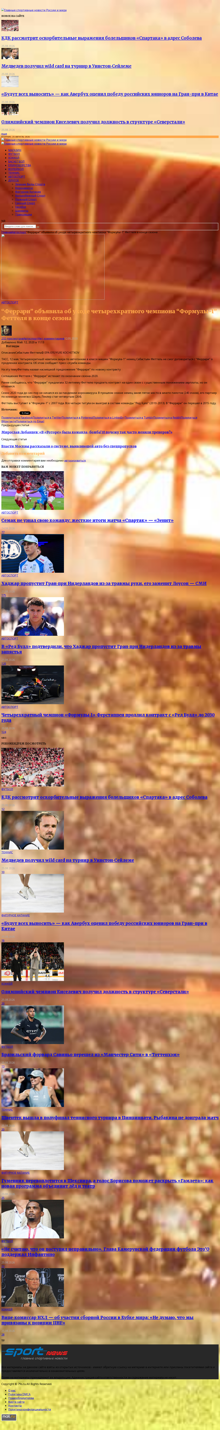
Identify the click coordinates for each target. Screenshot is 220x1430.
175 (3, 595)
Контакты (15, 1405)
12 (2, 809)
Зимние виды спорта (30, 184)
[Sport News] (34, 10)
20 (2, 1003)
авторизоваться (75, 460)
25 (2, 1198)
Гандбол (20, 207)
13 (2, 1066)
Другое (13, 180)
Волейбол (16, 169)
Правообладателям (21, 1398)
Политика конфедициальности (29, 1409)
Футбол (14, 154)
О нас (12, 1390)
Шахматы (21, 211)
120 (3, 664)
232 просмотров (12, 338)
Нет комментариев (51, 338)
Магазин (14, 150)
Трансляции (23, 214)
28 (2, 1335)
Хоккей (13, 158)
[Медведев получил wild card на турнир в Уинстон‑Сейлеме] (10, 58)
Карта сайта (16, 1402)
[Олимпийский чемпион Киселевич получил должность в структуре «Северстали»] (10, 114)
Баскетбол (16, 161)
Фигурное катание (28, 192)
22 (2, 1266)
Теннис (14, 173)
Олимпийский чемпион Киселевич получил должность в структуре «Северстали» (93, 122)
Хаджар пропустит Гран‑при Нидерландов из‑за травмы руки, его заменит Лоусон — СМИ (104, 583)
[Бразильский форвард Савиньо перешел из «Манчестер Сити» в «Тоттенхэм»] (32, 1043)
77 (2, 532)
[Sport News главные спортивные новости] (35, 1360)
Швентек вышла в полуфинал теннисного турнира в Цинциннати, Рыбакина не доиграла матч (110, 1117)
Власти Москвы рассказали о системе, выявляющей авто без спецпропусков (69, 446)
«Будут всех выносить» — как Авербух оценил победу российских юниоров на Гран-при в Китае (109, 94)
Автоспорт (16, 177)
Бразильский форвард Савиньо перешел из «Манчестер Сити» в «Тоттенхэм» (90, 1054)
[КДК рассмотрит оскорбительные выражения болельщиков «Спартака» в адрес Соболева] (10, 30)
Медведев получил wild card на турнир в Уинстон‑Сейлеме (66, 66)
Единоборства (19, 165)
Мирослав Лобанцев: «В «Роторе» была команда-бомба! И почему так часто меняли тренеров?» (86, 432)
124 (3, 732)
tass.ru (22, 409)
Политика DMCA (19, 1394)
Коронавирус (24, 188)
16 (2, 940)
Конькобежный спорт (30, 195)
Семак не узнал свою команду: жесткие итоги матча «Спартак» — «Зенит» (87, 520)
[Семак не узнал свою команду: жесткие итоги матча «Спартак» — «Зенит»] (32, 509)
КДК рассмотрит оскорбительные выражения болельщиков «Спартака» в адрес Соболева (101, 38)
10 (2, 872)
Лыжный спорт (26, 199)
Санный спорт (25, 203)
